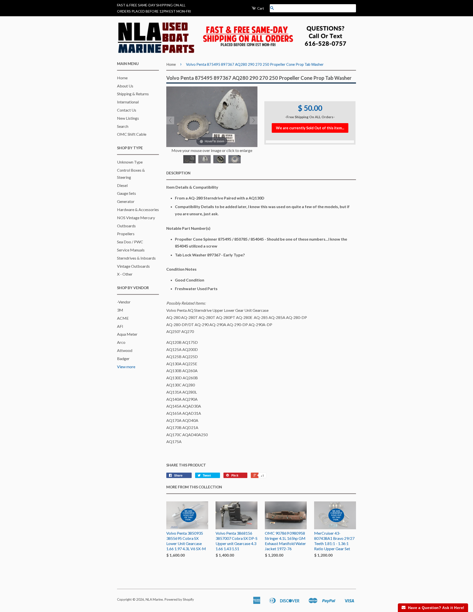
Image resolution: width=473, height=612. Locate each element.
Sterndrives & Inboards (136, 258)
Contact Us (126, 110)
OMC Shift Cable (131, 134)
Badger (123, 358)
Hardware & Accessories (138, 209)
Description (178, 173)
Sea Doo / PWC (130, 241)
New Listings (128, 118)
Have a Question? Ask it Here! (434, 608)
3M (120, 310)
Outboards (126, 225)
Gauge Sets (126, 193)
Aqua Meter (127, 334)
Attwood (124, 350)
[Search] (272, 8)
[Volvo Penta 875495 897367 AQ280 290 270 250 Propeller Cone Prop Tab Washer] (189, 159)
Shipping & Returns (133, 93)
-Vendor (124, 301)
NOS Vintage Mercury (136, 217)
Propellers (126, 233)
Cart (260, 8)
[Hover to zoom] (211, 116)
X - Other (125, 274)
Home (122, 77)
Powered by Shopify (179, 599)
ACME (123, 318)
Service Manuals (131, 250)
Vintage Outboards (133, 266)
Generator (126, 201)
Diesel (122, 185)
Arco (121, 342)
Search (122, 126)
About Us (125, 85)
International (128, 101)
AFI (120, 326)
